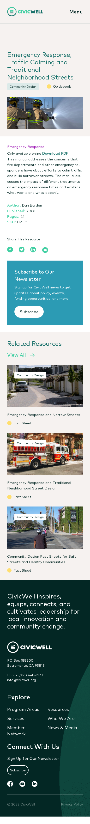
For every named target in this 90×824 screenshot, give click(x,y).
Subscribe (29, 311)
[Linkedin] (33, 249)
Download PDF (55, 153)
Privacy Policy (72, 804)
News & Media (62, 727)
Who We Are (61, 718)
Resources (58, 709)
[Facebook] (10, 249)
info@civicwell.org (21, 680)
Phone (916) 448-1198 (25, 675)
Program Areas (23, 709)
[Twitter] (21, 249)
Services (15, 718)
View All (16, 355)
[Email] (45, 250)
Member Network (16, 730)
